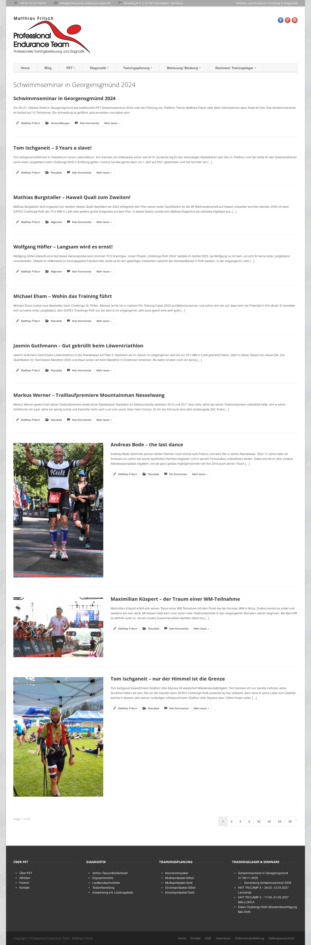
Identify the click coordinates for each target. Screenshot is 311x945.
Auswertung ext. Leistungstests (112, 892)
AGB (208, 938)
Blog (48, 67)
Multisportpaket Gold (178, 883)
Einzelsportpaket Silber (180, 887)
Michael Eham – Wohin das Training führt (62, 296)
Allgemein (56, 222)
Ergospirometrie (102, 878)
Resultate (56, 172)
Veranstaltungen (60, 123)
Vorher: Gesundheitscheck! (110, 873)
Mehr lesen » (112, 123)
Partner (24, 883)
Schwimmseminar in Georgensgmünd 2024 (64, 98)
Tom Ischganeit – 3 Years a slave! (52, 147)
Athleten (24, 878)
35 (290, 821)
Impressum (223, 938)
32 (258, 821)
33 (269, 821)
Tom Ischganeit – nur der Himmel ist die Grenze (168, 678)
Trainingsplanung (136, 67)
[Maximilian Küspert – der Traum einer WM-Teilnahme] (58, 627)
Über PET (25, 873)
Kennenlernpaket (176, 873)
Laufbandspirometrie (106, 883)
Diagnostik (98, 67)
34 (279, 821)
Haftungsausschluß (281, 938)
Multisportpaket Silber (179, 878)
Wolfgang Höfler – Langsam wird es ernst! (63, 246)
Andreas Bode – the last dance (147, 444)
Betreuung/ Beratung (182, 67)
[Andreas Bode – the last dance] (58, 509)
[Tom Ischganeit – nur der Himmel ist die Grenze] (58, 736)
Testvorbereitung (103, 887)
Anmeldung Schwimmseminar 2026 (267, 883)
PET (69, 67)
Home (25, 67)
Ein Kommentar (178, 474)
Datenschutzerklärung (249, 938)
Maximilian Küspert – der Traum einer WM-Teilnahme (175, 599)
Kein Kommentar (89, 123)
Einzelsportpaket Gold (179, 892)
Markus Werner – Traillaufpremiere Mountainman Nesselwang (88, 395)
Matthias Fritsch (30, 123)
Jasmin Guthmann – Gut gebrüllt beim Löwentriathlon (78, 345)
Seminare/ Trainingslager (234, 67)
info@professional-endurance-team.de (85, 3)
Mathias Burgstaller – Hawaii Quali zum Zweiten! (71, 197)
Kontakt (24, 887)
